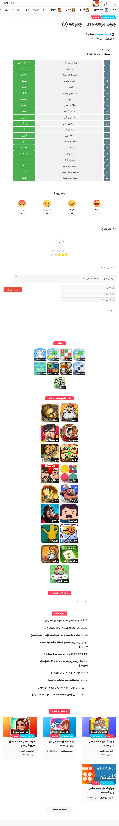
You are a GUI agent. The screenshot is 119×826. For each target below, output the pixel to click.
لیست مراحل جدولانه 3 (98, 54)
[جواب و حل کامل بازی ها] (101, 3)
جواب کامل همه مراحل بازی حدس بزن (61, 621)
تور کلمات (55, 736)
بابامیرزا (110, 736)
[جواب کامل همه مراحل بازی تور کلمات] (59, 727)
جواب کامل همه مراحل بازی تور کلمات (62, 743)
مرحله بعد (105, 50)
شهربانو (16, 736)
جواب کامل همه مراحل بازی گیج (65, 673)
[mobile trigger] (113, 3)
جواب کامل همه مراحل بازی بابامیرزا (101, 743)
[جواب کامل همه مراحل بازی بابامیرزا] (99, 727)
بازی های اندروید (108, 17)
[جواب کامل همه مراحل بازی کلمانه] (99, 774)
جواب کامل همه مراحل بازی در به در (60, 628)
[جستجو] (12, 3)
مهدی (85, 680)
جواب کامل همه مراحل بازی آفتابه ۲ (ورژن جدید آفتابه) (55, 635)
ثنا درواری (83, 687)
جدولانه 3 (96, 17)
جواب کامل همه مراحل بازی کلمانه (101, 790)
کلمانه (95, 783)
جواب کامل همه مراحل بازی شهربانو (22, 743)
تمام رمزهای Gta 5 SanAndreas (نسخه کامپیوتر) (55, 695)
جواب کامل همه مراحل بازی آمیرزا (63, 680)
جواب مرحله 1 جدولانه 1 (54, 654)
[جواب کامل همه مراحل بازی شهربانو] (20, 727)
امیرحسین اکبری (106, 751)
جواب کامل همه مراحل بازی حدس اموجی (56, 687)
